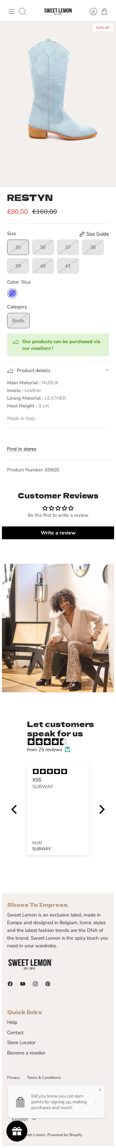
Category (17, 307)
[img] (61, 742)
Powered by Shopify (64, 1134)
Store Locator (21, 1042)
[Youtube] (22, 983)
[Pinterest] (48, 983)
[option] (58, 104)
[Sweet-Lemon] (58, 11)
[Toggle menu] (12, 12)
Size (11, 233)
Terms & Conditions (44, 1077)
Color (19, 282)
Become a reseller (26, 1053)
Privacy (13, 1077)
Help (12, 1022)
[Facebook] (10, 983)
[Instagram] (35, 983)
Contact (15, 1032)
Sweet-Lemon (33, 1134)
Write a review (58, 532)
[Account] (90, 12)
